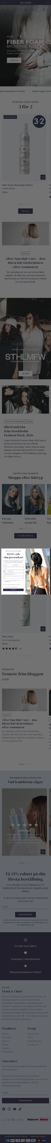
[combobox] (5, 571)
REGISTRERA (13, 589)
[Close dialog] (48, 550)
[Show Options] (22, 577)
